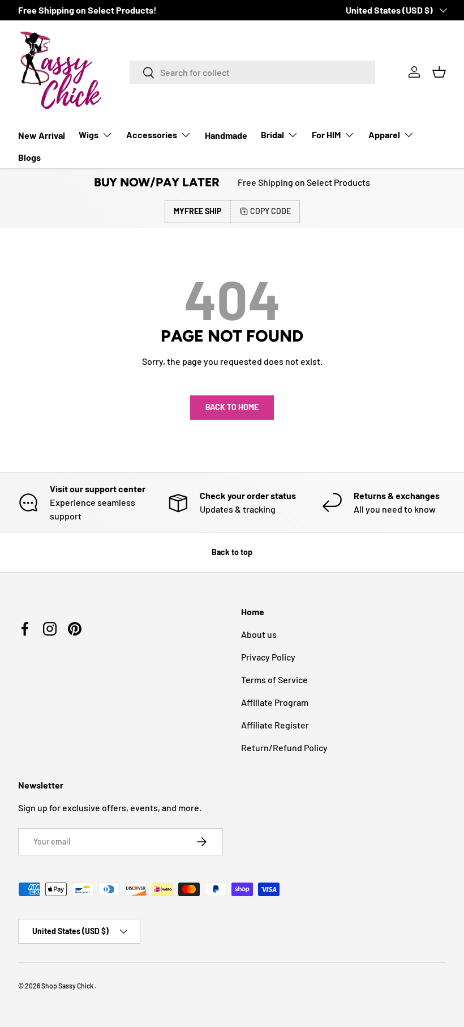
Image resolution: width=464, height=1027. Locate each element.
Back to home (232, 407)
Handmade (226, 135)
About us (259, 634)
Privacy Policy (268, 656)
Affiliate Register (275, 724)
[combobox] (252, 72)
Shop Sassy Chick (67, 986)
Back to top (232, 552)
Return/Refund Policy (284, 747)
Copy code (270, 211)
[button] (439, 71)
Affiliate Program (274, 702)
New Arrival (41, 135)
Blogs (29, 157)
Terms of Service (274, 679)
